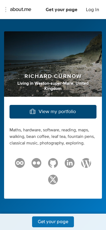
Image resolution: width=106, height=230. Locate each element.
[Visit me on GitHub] (53, 165)
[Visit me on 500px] (20, 165)
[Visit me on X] (53, 182)
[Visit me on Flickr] (36, 165)
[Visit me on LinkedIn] (69, 165)
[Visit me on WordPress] (86, 165)
